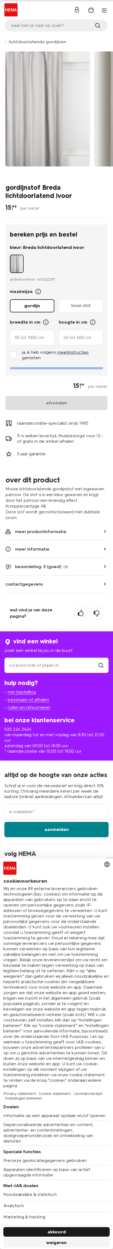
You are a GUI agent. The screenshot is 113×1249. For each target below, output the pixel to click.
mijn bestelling (22, 692)
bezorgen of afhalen (28, 699)
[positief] (80, 613)
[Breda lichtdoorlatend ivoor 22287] (17, 264)
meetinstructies (73, 352)
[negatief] (96, 613)
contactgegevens (24, 584)
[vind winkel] (101, 665)
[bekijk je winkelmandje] (91, 9)
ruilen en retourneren (29, 707)
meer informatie (32, 549)
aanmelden (56, 829)
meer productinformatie (40, 531)
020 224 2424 (17, 729)
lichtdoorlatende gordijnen (37, 41)
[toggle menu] (104, 10)
